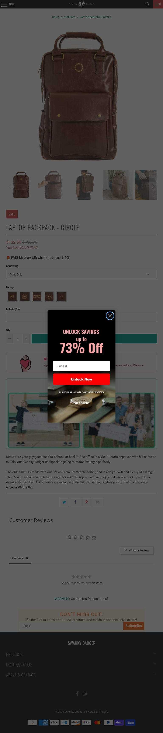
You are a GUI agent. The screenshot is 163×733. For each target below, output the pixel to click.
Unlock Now (81, 379)
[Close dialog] (110, 315)
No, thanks (81, 402)
